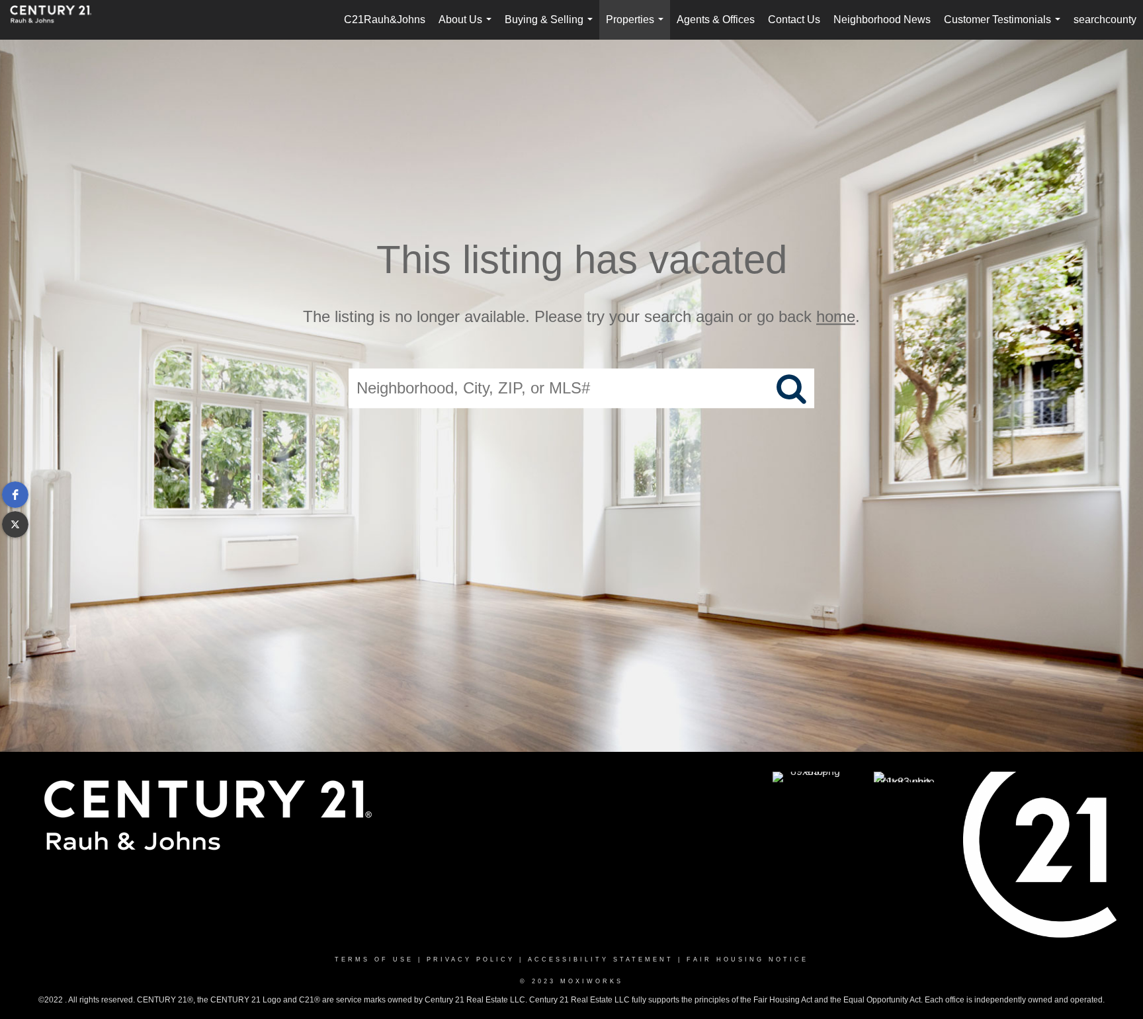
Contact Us (794, 19)
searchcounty (1105, 19)
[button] (15, 494)
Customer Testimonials (1005, 27)
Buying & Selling (551, 27)
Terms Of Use (374, 959)
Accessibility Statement (600, 959)
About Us (468, 27)
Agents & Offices (716, 19)
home (835, 316)
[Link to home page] (57, 20)
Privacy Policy (471, 959)
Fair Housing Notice (747, 959)
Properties (637, 27)
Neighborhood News (882, 19)
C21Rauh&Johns (384, 19)
